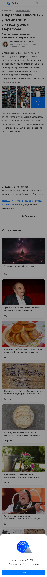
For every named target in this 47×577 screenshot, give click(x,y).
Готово (23, 572)
